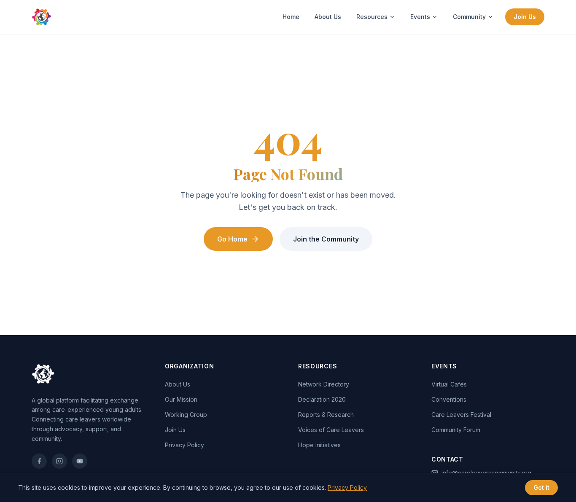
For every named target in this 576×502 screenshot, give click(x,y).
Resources (372, 16)
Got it (541, 487)
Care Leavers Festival (461, 414)
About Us (328, 16)
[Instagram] (59, 461)
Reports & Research (326, 414)
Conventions (448, 399)
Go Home (232, 239)
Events (420, 16)
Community (469, 16)
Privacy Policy (184, 444)
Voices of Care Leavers (331, 429)
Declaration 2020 (322, 399)
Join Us (525, 16)
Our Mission (181, 399)
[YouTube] (79, 461)
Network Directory (323, 384)
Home (291, 16)
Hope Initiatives (319, 444)
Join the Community (326, 239)
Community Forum (455, 429)
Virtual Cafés (449, 384)
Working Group (186, 414)
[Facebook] (39, 461)
